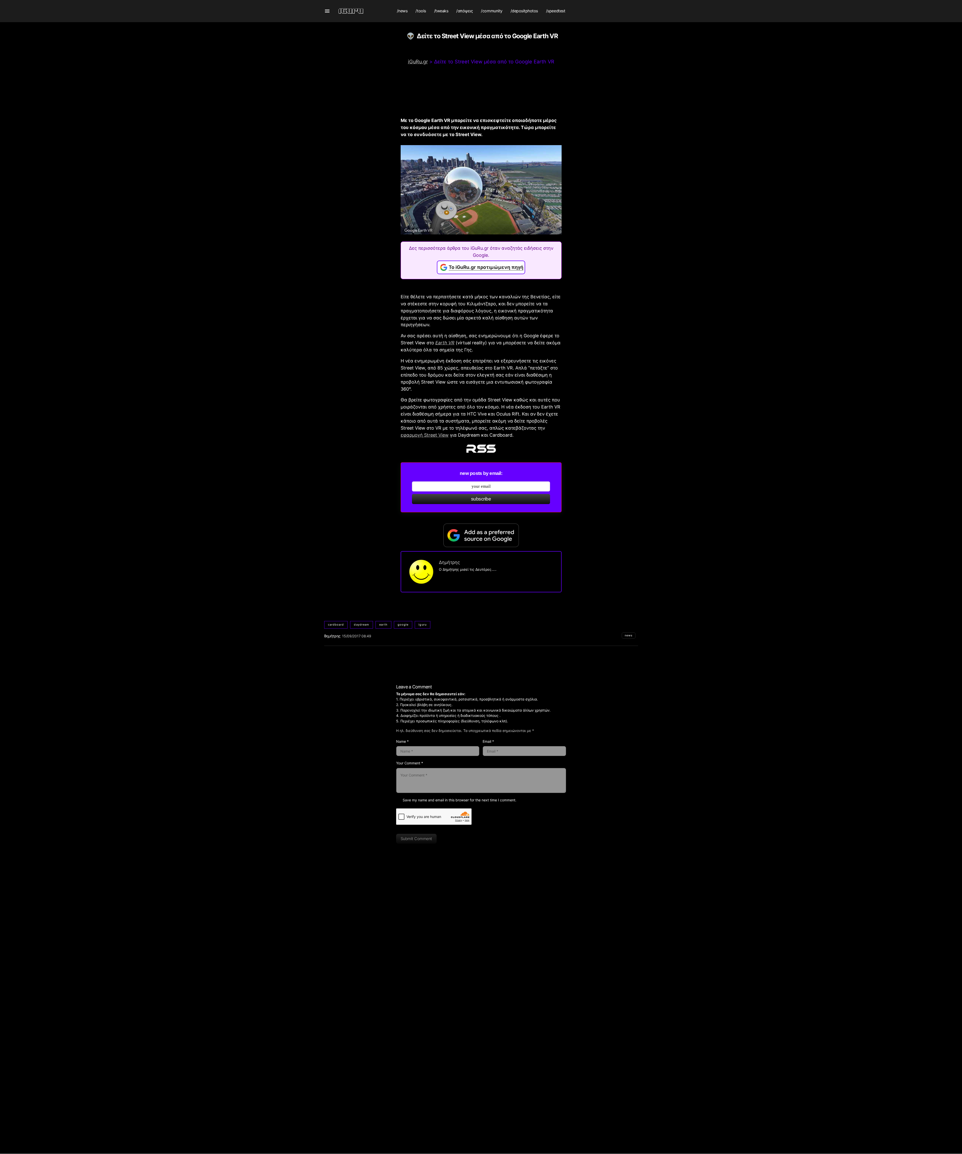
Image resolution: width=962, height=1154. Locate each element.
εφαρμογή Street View (425, 435)
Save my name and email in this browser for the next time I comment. (459, 800)
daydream (361, 624)
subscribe (481, 499)
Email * (488, 741)
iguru (423, 624)
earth (383, 624)
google (403, 624)
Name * (402, 741)
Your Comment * (409, 763)
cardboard (336, 624)
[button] (327, 11)
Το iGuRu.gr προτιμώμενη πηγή (486, 267)
